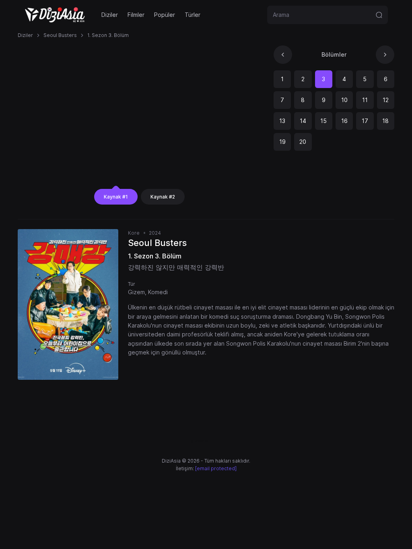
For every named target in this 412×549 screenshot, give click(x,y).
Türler (192, 14)
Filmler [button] (136, 14)
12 (386, 99)
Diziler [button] (109, 14)
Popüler (164, 14)
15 (323, 120)
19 (282, 141)
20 (302, 141)
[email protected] (216, 468)
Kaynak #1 (116, 197)
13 (282, 120)
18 (385, 120)
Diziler (25, 35)
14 (303, 120)
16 (344, 120)
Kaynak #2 (162, 197)
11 (365, 99)
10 (344, 99)
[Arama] (379, 14)
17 (365, 120)
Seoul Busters (60, 35)
